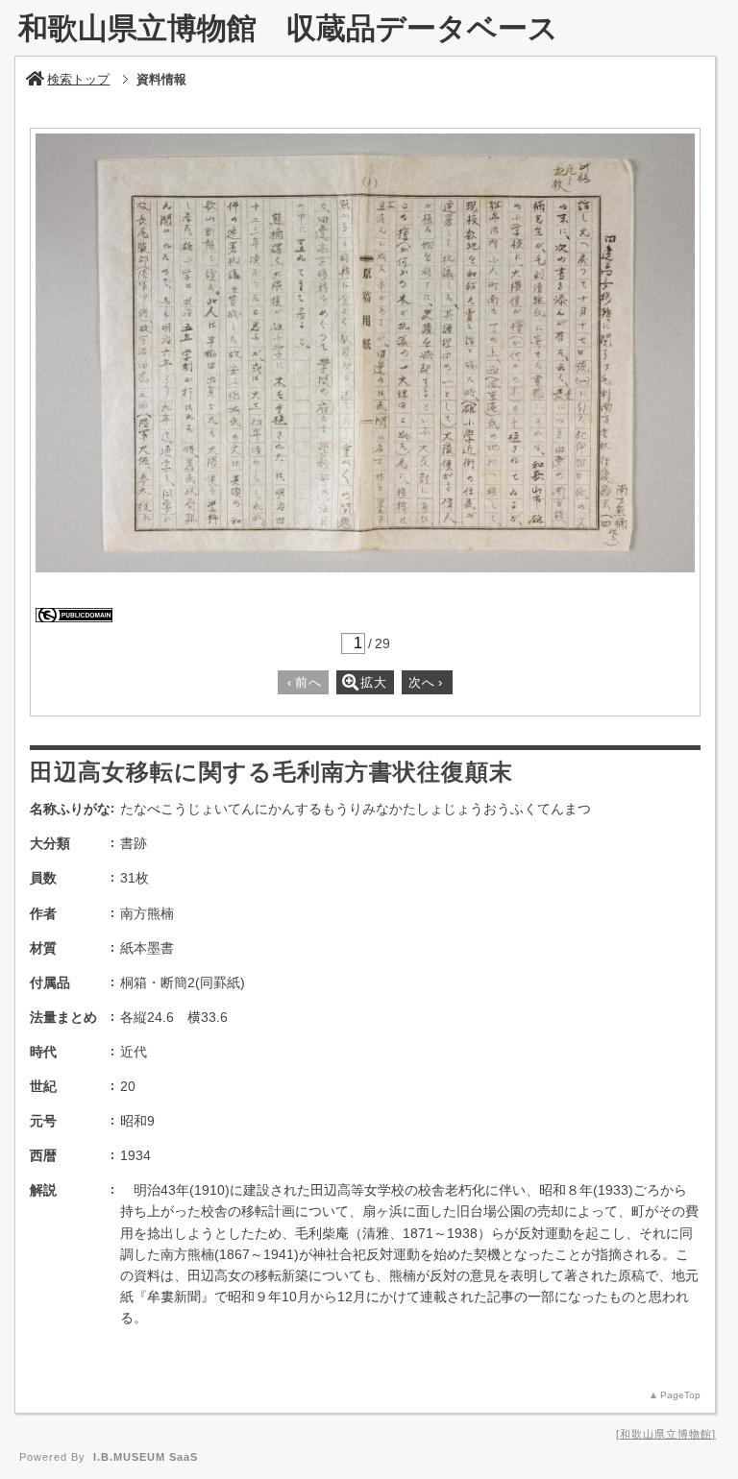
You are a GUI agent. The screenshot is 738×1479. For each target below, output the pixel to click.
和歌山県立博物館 (666, 1434)
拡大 (373, 682)
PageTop (680, 1395)
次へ (425, 682)
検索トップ (78, 79)
